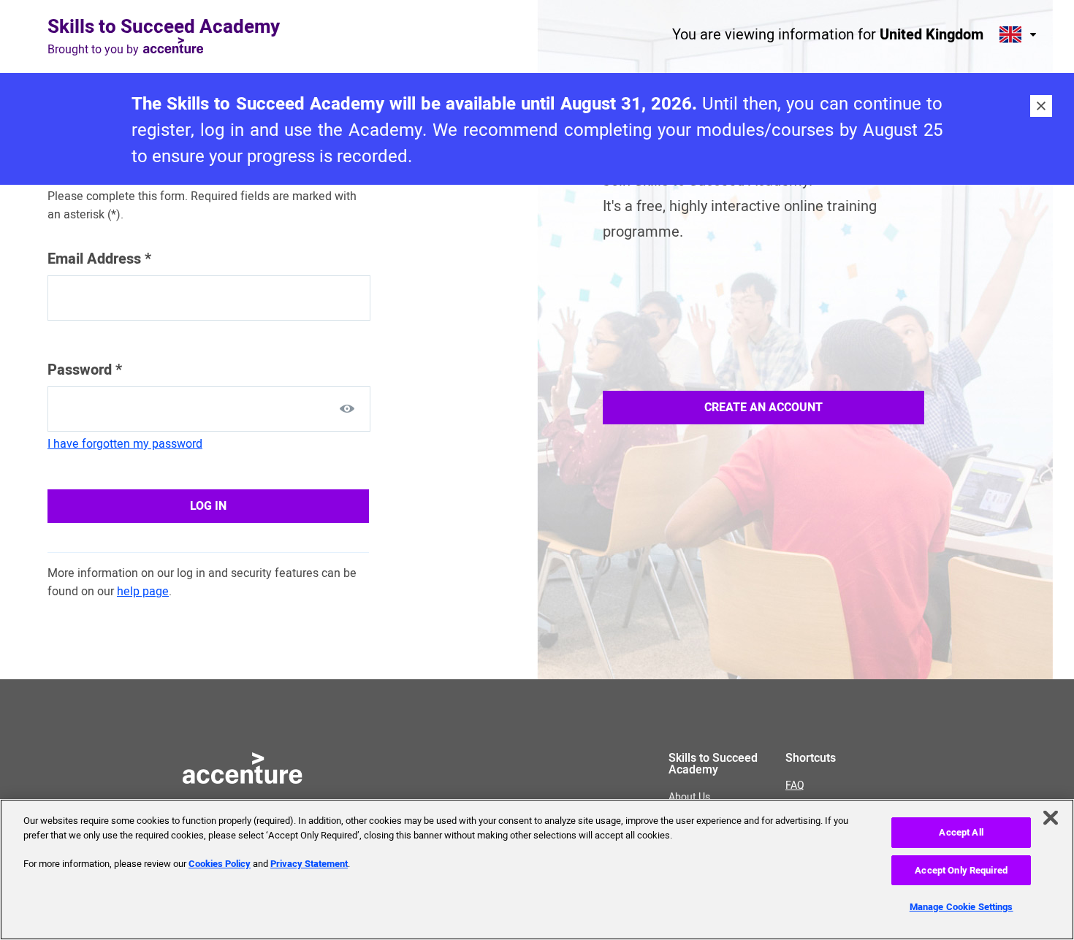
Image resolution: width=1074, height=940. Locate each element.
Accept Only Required (961, 870)
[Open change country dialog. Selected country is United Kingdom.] (1019, 34)
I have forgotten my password (124, 444)
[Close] (1051, 818)
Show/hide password (347, 408)
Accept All (961, 832)
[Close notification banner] (1041, 106)
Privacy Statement (309, 864)
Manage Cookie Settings (961, 907)
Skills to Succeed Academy (163, 27)
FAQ (794, 786)
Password (84, 370)
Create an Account (763, 407)
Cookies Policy (219, 864)
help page (143, 591)
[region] (537, 869)
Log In (208, 506)
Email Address (99, 259)
